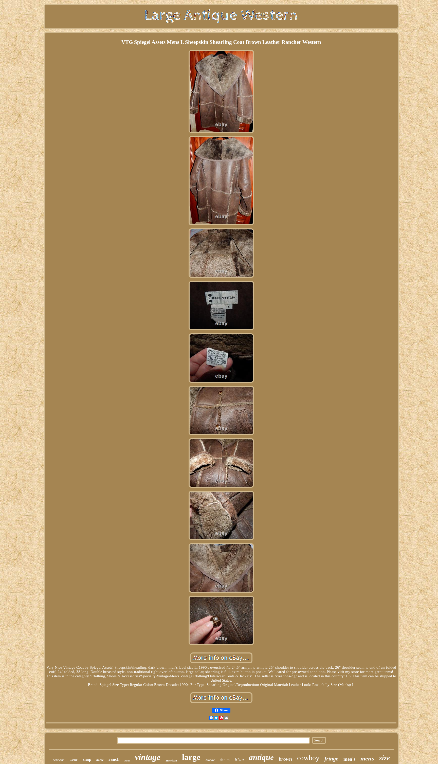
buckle (210, 760)
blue (239, 759)
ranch (113, 759)
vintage (147, 757)
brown (285, 759)
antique (261, 757)
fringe (331, 758)
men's (349, 759)
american (171, 760)
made (127, 760)
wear (73, 759)
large (191, 757)
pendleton (58, 760)
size (384, 758)
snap (87, 759)
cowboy (308, 758)
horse (99, 760)
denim (225, 760)
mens (367, 758)
